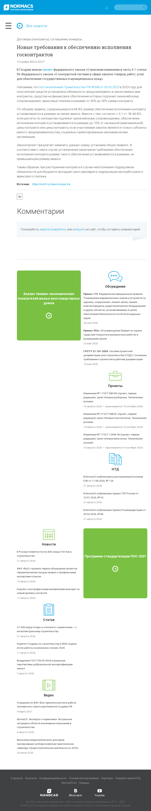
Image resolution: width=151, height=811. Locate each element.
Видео (49, 695)
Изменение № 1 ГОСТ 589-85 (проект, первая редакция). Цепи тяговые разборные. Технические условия (113, 397)
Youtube (100, 795)
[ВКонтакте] (20, 196)
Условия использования (84, 778)
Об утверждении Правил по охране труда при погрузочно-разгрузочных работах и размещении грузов (112, 334)
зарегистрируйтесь (53, 229)
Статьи (49, 620)
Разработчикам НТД (128, 778)
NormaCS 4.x (69, 782)
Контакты (31, 778)
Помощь (84, 782)
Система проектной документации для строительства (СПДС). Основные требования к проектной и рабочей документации (115, 355)
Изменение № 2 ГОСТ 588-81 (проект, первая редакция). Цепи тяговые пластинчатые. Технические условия (114, 417)
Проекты (115, 386)
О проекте (17, 778)
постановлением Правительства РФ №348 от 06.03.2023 (79, 87)
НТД (115, 469)
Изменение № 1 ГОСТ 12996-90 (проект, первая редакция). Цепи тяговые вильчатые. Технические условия (113, 438)
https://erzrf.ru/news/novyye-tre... (52, 184)
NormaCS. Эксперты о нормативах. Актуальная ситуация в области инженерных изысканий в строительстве (44, 723)
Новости (49, 544)
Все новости (36, 26)
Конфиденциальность (53, 778)
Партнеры (107, 778)
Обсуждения (115, 286)
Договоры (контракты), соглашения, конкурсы (49, 39)
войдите (79, 229)
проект (48, 69)
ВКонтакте (75, 795)
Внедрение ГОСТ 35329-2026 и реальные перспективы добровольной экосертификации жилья (45, 664)
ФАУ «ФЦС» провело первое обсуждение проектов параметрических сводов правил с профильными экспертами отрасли (47, 572)
